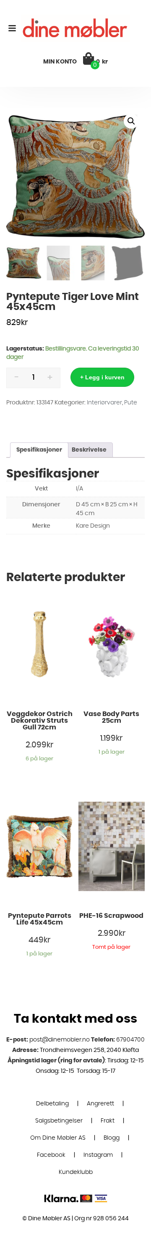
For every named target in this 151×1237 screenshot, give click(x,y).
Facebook (51, 1155)
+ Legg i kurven (102, 377)
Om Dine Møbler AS (58, 1138)
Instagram (98, 1155)
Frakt (108, 1121)
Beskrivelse (89, 450)
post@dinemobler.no (59, 1040)
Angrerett (100, 1104)
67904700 (130, 1040)
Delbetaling (52, 1104)
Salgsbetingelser (59, 1121)
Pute (130, 403)
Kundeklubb (76, 1172)
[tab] (39, 450)
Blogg (112, 1138)
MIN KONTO (60, 62)
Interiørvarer (104, 403)
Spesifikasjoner (39, 450)
